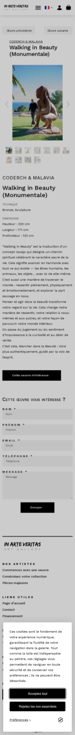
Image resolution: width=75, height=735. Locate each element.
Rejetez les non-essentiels (37, 706)
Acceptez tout (37, 693)
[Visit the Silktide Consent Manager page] (60, 720)
